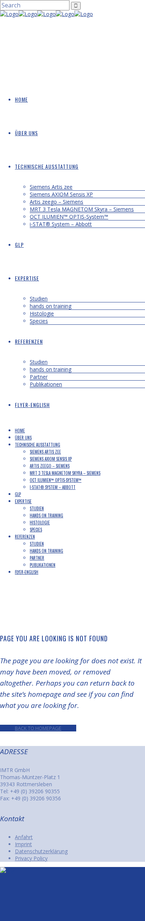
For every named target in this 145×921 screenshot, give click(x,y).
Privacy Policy (31, 858)
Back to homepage (38, 728)
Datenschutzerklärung (41, 851)
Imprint (23, 844)
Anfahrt (24, 837)
